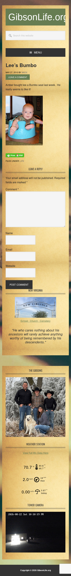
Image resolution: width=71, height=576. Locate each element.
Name (9, 233)
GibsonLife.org (38, 17)
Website (10, 266)
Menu (38, 52)
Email (9, 249)
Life (22, 160)
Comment (12, 189)
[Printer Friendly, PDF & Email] (15, 155)
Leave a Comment (17, 77)
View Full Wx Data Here (35, 452)
